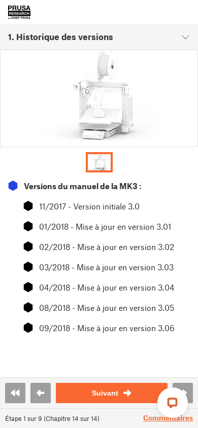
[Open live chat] (172, 402)
